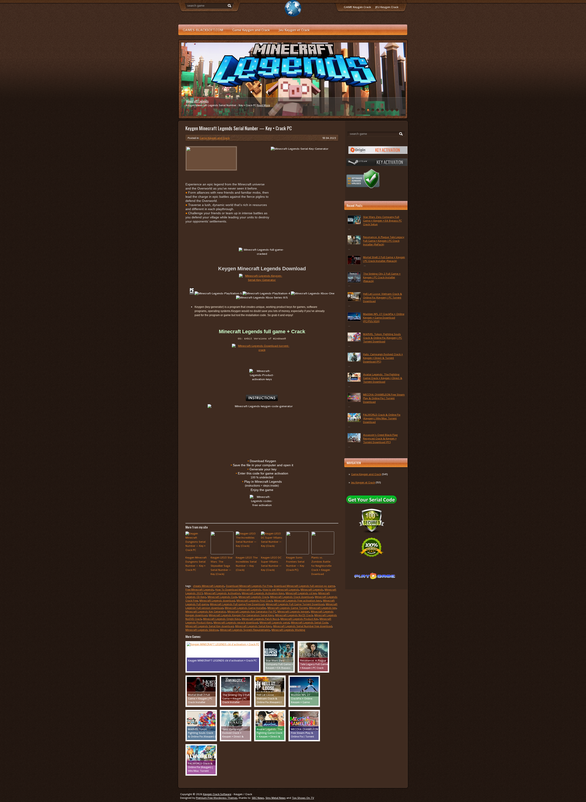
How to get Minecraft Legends (281, 589)
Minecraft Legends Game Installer (245, 608)
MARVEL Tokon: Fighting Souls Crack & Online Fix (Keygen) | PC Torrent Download (382, 337)
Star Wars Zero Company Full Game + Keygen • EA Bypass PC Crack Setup (382, 220)
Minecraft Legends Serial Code (309, 622)
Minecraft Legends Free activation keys (298, 600)
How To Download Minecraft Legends (238, 589)
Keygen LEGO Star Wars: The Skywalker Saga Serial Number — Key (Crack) (222, 566)
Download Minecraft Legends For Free (249, 586)
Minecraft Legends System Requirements (245, 630)
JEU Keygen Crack (386, 7)
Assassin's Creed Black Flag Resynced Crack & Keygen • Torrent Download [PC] (380, 438)
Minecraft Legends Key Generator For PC (251, 611)
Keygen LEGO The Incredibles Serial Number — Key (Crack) (247, 564)
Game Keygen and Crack (251, 30)
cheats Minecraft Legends (209, 586)
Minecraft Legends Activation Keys (263, 593)
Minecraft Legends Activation (222, 593)
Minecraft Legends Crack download (291, 597)
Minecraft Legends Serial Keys (253, 626)
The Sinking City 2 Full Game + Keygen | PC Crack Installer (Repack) (382, 277)
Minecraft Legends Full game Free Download (237, 604)
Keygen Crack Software (217, 794)
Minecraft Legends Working (288, 630)
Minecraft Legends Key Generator (205, 611)
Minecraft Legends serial (275, 622)
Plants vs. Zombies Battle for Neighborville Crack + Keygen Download (321, 566)
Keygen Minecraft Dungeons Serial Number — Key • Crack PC (196, 564)
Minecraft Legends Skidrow (202, 630)
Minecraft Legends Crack (254, 597)
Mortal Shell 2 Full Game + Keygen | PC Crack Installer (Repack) (384, 259)
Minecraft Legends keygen (293, 611)
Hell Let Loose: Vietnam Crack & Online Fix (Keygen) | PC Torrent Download (382, 297)
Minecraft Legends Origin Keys (221, 619)
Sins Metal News (276, 798)
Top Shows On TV (303, 798)
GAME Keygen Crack (357, 7)
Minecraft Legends (197, 101)
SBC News (258, 798)
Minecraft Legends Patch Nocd (260, 619)
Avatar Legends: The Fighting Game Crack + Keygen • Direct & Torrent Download (382, 378)
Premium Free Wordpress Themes (216, 798)
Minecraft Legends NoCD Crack (294, 615)
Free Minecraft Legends (199, 589)
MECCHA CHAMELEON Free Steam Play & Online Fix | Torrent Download (384, 398)
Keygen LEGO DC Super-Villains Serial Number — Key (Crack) (271, 564)
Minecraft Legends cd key (301, 593)
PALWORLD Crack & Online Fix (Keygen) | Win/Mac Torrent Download (381, 418)
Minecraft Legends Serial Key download (209, 626)
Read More (263, 105)
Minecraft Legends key (322, 608)
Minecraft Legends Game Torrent (287, 608)
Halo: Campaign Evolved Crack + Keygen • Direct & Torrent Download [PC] (383, 357)
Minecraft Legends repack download (236, 622)
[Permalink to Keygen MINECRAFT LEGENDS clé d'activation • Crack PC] (223, 644)
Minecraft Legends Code (222, 597)
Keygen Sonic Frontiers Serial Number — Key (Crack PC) (295, 564)
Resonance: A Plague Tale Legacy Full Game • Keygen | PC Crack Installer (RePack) (383, 240)
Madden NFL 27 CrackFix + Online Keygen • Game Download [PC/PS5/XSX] (383, 317)
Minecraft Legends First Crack (254, 600)
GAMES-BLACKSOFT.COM (203, 30)
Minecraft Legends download (217, 600)
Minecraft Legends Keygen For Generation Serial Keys (241, 615)
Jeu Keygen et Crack (294, 30)
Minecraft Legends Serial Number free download (302, 626)
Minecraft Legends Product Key (299, 619)
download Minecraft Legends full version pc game (304, 586)
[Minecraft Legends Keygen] (261, 279)
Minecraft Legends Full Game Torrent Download (295, 604)
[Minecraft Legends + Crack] (261, 351)
